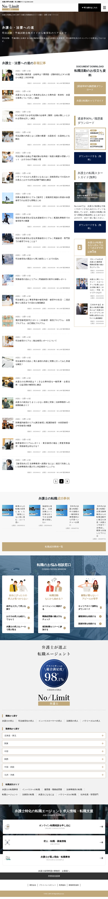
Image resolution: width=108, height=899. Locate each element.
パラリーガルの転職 (67, 794)
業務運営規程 (74, 885)
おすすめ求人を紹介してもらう (16, 617)
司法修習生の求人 (26, 721)
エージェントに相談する (52, 607)
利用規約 (62, 885)
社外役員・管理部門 (89, 794)
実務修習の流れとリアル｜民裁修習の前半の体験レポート (41, 279)
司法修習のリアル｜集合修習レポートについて (36, 341)
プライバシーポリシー (47, 885)
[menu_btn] (104, 7)
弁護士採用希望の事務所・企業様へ (54, 871)
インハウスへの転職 (31, 789)
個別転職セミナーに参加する (52, 628)
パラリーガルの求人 (91, 721)
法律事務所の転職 (74, 789)
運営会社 (32, 885)
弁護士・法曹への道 (44, 15)
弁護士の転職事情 (10, 789)
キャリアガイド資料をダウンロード (88, 607)
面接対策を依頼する (87, 623)
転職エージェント (10, 794)
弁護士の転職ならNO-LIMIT (11, 15)
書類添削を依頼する (87, 616)
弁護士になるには (46, 794)
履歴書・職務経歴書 (53, 789)
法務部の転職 (28, 794)
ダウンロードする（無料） (90, 158)
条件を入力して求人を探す (16, 607)
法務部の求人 (72, 721)
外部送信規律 (54, 876)
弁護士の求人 (8, 721)
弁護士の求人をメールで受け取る (16, 628)
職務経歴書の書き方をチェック (52, 617)
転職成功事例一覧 (54, 546)
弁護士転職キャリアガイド (90, 100)
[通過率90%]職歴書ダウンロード (90, 88)
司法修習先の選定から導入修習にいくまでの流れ (37, 259)
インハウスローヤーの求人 (50, 721)
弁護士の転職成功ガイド (29, 15)
